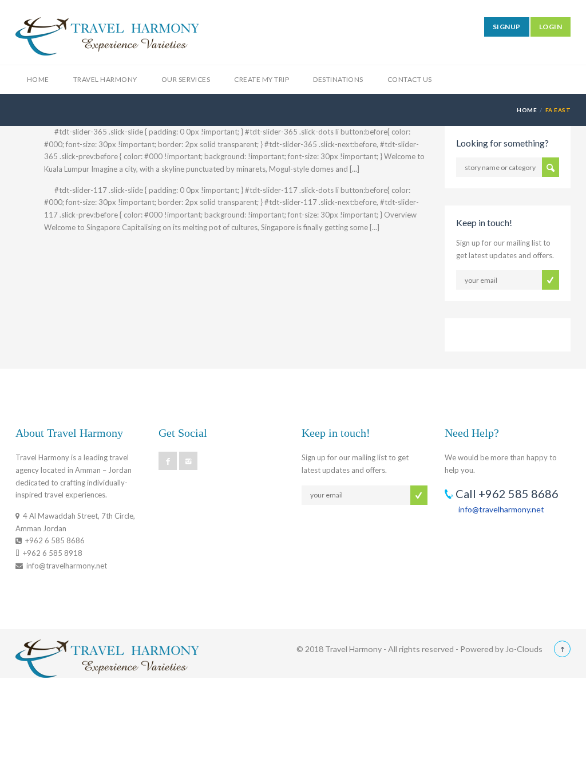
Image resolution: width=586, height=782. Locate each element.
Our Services (186, 79)
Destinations (338, 79)
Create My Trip (261, 79)
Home (38, 79)
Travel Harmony (105, 79)
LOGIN (550, 26)
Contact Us (409, 79)
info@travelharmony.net (501, 509)
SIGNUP (507, 26)
